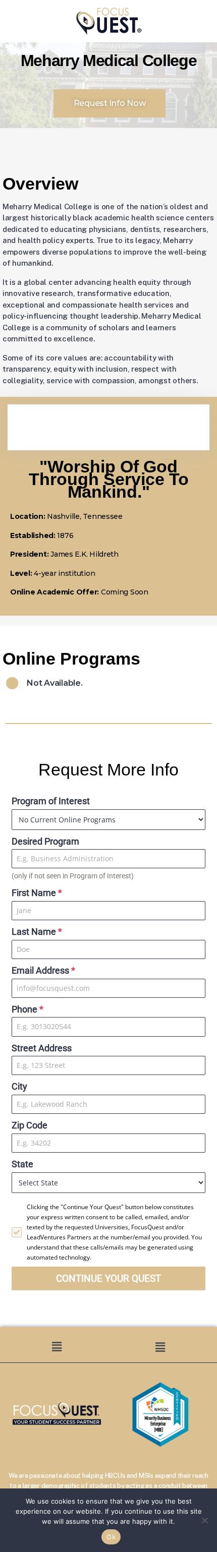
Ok (111, 1537)
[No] (204, 1520)
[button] (56, 1346)
